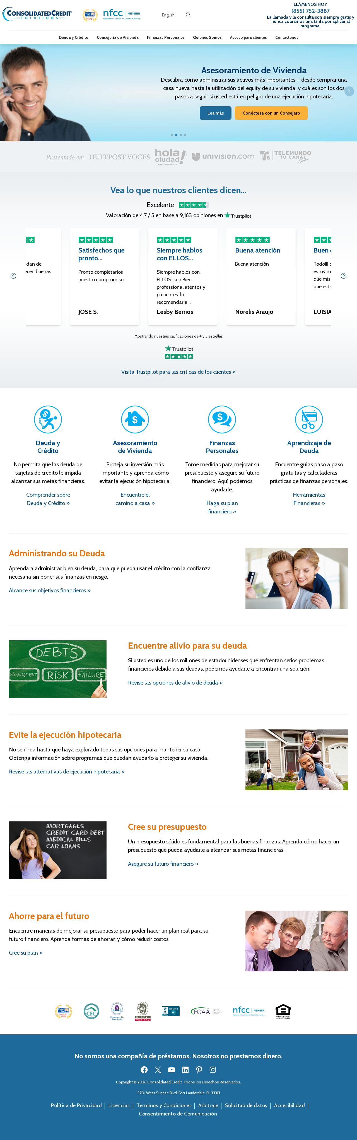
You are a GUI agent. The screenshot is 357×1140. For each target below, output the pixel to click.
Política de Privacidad (76, 1105)
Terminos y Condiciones (164, 1105)
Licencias (119, 1105)
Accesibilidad (289, 1105)
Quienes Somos (207, 37)
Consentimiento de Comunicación (178, 1114)
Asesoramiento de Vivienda (135, 447)
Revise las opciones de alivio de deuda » (175, 682)
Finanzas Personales (166, 37)
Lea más (216, 113)
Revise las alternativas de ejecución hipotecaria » (67, 771)
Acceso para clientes (248, 37)
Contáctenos (286, 37)
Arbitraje (208, 1105)
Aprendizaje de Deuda (309, 447)
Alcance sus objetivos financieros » (50, 590)
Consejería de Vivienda (118, 37)
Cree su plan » (26, 952)
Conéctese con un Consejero (271, 113)
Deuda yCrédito (48, 447)
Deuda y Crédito (73, 37)
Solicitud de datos (246, 1105)
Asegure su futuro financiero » (163, 863)
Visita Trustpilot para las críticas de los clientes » (178, 371)
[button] (90, 15)
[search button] (188, 15)
